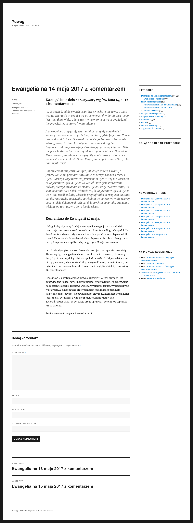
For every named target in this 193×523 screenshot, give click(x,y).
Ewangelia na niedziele (154, 99)
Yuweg (18, 21)
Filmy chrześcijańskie (151, 102)
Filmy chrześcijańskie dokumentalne (160, 105)
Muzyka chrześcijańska (151, 114)
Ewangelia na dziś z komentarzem (156, 96)
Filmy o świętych (151, 111)
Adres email (20, 409)
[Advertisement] (96, 64)
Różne (144, 122)
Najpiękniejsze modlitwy (152, 116)
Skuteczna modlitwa (156, 263)
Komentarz (19, 352)
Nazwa (16, 395)
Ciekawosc (146, 272)
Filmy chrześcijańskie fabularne (158, 108)
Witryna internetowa (24, 423)
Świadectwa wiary (149, 125)
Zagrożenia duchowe (150, 128)
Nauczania (145, 119)
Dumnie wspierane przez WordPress (36, 510)
